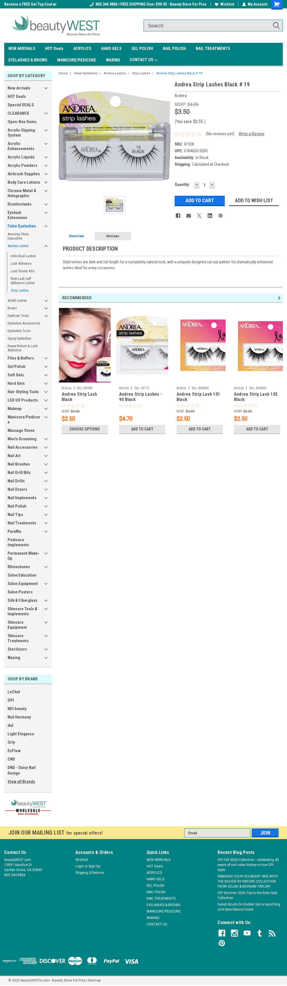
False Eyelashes (22, 226)
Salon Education (22, 575)
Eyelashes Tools (19, 331)
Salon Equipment (23, 583)
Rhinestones (19, 566)
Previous (275, 298)
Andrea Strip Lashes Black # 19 (179, 73)
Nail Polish (17, 506)
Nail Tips (15, 514)
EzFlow (14, 750)
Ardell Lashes (17, 300)
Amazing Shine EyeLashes (18, 236)
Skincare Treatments (18, 638)
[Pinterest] (220, 215)
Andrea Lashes (18, 246)
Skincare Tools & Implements (22, 611)
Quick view (142, 379)
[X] (199, 215)
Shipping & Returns (89, 873)
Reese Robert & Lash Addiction (23, 348)
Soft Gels (16, 374)
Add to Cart (142, 429)
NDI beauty (17, 708)
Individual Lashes (23, 256)
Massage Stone (21, 430)
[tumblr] (259, 933)
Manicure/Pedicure (24, 419)
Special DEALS (21, 104)
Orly (11, 742)
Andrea (66, 388)
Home (63, 73)
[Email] (188, 215)
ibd (10, 725)
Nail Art (14, 455)
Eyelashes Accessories (24, 323)
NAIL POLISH (174, 48)
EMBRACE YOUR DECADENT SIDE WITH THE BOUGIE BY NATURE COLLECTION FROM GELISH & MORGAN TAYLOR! (247, 881)
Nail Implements (22, 497)
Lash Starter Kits (22, 271)
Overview (76, 236)
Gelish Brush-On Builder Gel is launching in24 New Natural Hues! (248, 906)
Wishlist (227, 4)
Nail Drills (16, 480)
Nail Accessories (23, 447)
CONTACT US (142, 59)
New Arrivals (19, 88)
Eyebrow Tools (18, 316)
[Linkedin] (210, 215)
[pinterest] (221, 943)
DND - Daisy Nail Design (22, 770)
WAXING (113, 60)
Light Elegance (21, 733)
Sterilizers (17, 649)
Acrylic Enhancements (21, 146)
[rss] (272, 933)
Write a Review (252, 134)
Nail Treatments (22, 523)
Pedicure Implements (18, 542)
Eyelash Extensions (17, 215)
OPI (11, 700)
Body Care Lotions (24, 182)
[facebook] (221, 933)
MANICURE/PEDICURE (76, 60)
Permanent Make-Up (24, 556)
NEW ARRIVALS (21, 48)
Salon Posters (20, 592)
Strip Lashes (20, 290)
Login (79, 866)
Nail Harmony (19, 717)
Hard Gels (16, 383)
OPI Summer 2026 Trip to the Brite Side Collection (247, 895)
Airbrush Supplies (24, 173)
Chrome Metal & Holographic (22, 193)
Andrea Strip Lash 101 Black (198, 396)
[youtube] (247, 933)
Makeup (15, 408)
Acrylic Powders (22, 165)
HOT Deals (54, 48)
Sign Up (94, 866)
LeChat (14, 691)
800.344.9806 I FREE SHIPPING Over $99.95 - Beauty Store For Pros (151, 4)
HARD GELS (111, 48)
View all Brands (21, 781)
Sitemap (94, 980)
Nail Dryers (17, 489)
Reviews (112, 236)
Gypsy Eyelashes (19, 338)
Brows (12, 308)
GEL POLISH (142, 48)
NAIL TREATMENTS (213, 48)
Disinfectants (19, 204)
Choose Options (85, 429)
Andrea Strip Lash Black (79, 396)
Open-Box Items (22, 121)
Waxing (14, 657)
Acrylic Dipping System (21, 133)
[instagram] (234, 933)
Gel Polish (17, 366)
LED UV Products (23, 400)
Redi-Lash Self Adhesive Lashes (23, 281)
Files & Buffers (21, 358)
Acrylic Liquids (21, 157)
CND (11, 759)
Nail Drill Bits (19, 472)
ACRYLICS (82, 48)
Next (280, 298)
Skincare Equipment (17, 625)
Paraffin (14, 531)
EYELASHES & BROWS (27, 60)
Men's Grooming (22, 438)
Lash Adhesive (21, 263)
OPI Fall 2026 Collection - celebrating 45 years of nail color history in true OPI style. (248, 865)
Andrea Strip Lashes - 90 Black (140, 396)
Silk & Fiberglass (22, 600)
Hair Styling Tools (23, 391)
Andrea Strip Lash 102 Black (255, 396)
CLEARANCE (18, 113)
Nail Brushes (19, 464)
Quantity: (182, 184)
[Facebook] (178, 215)
